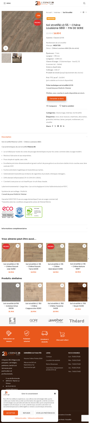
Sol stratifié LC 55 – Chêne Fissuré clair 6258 (11, 266)
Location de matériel (53, 360)
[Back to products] (83, 12)
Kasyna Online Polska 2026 (33, 358)
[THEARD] (76, 320)
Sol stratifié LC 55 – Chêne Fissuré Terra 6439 (33, 266)
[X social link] (55, 126)
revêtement (76, 119)
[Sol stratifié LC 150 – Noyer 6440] (77, 291)
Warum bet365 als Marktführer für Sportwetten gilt (30, 364)
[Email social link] (58, 126)
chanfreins (74, 117)
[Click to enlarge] (5, 48)
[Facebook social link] (52, 126)
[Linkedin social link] (63, 126)
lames (62, 119)
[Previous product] (81, 12)
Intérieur (57, 12)
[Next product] (86, 12)
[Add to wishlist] (18, 246)
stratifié (49, 122)
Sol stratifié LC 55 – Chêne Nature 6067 (78, 266)
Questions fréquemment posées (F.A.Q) (54, 369)
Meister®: (32, 147)
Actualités (68, 420)
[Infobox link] (8, 337)
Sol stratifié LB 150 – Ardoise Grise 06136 (11, 306)
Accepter (10, 413)
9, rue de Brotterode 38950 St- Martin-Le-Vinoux (13, 380)
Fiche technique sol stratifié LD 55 (59, 85)
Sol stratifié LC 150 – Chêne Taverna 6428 (56, 306)
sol (82, 119)
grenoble (49, 119)
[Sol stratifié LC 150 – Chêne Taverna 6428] (55, 291)
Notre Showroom (52, 364)
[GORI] (34, 320)
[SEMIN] (12, 320)
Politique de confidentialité (35, 418)
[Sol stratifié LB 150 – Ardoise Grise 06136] (11, 291)
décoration (83, 117)
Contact (49, 356)
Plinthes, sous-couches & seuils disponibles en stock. (65, 93)
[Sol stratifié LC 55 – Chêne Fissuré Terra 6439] (33, 252)
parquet (68, 119)
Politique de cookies (21, 418)
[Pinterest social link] (60, 126)
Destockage (60, 113)
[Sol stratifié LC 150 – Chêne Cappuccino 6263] (33, 291)
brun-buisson (65, 117)
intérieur (57, 119)
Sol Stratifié (67, 12)
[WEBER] (55, 320)
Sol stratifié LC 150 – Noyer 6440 (78, 304)
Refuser (26, 413)
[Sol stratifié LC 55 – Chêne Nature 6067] (77, 252)
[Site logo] (44, 3)
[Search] (84, 3)
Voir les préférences (45, 413)
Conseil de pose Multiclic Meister (58, 88)
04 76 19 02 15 (11, 386)
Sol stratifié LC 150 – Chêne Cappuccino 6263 (33, 306)
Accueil (49, 12)
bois (57, 117)
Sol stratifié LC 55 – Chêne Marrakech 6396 (55, 266)
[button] (55, 394)
